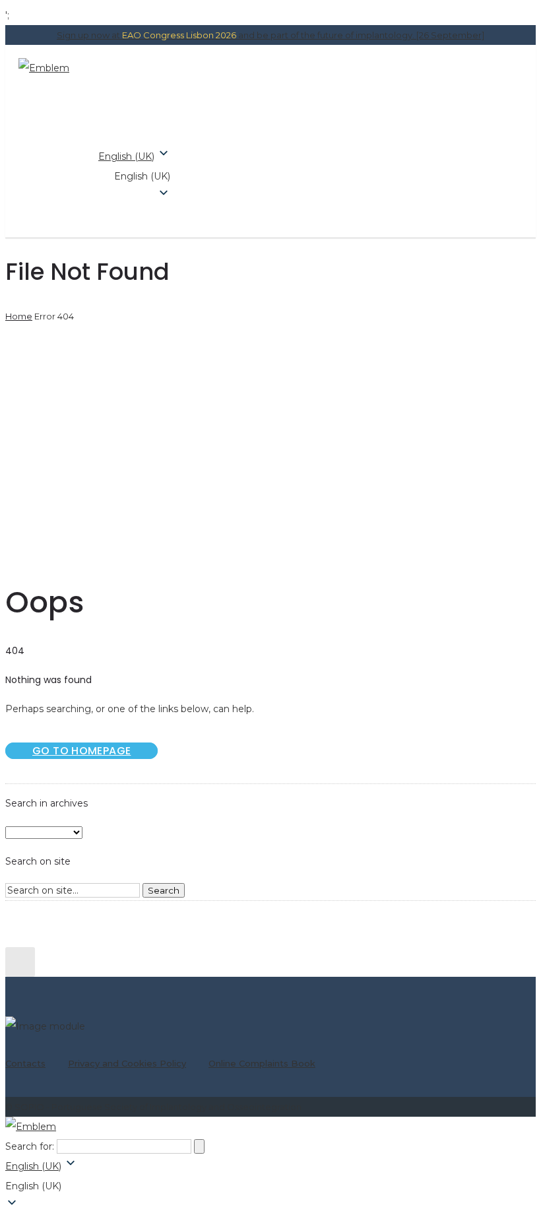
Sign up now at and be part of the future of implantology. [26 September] (270, 35)
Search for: (29, 1146)
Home (18, 316)
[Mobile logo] (30, 1127)
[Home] (43, 68)
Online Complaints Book (261, 1063)
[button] (134, 176)
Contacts (25, 1063)
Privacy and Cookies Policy (127, 1063)
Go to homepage (81, 750)
